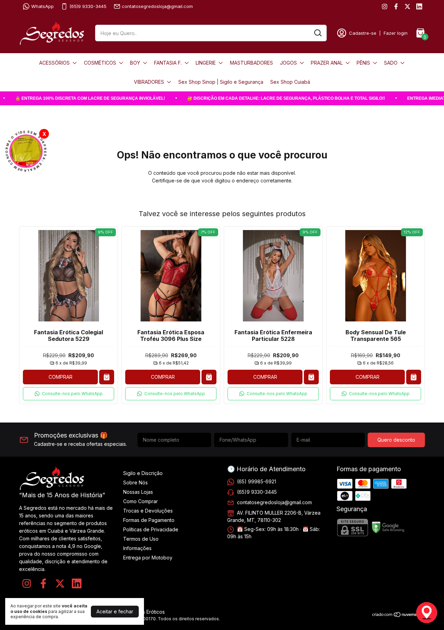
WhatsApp (42, 6)
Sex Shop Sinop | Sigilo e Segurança (220, 82)
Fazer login (396, 33)
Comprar (60, 377)
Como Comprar (140, 501)
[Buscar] (317, 32)
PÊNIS (363, 63)
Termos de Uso (141, 539)
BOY (135, 63)
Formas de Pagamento (148, 520)
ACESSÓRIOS (54, 63)
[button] (68, 393)
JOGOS (288, 63)
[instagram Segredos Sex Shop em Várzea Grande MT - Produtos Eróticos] (384, 6)
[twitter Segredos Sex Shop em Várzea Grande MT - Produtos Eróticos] (407, 6)
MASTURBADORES (251, 63)
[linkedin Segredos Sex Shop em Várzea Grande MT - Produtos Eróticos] (419, 6)
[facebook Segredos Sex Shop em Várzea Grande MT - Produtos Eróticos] (396, 6)
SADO (391, 63)
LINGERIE (206, 63)
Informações (137, 548)
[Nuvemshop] (398, 616)
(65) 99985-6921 (256, 481)
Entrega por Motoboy (147, 558)
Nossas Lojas (138, 492)
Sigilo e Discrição (143, 473)
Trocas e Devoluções (148, 511)
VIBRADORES (149, 82)
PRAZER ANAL (327, 63)
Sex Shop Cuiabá (290, 82)
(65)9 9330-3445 (87, 6)
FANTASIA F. (168, 63)
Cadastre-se (362, 33)
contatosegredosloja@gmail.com (157, 6)
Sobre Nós (135, 482)
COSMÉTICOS (100, 63)
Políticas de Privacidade (150, 529)
